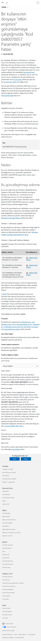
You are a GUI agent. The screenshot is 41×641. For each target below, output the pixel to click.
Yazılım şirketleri (6, 596)
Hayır (26, 459)
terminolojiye (15, 449)
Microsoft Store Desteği (8, 497)
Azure (3, 551)
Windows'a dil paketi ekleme (11, 218)
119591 (4, 294)
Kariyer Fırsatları (6, 608)
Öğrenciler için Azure (7, 535)
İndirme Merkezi (6, 494)
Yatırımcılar (5, 618)
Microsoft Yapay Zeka (7, 545)
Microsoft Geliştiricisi (7, 576)
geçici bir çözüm (11, 82)
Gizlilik (15, 634)
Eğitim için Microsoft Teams (9, 519)
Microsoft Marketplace (7, 589)
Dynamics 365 (5, 554)
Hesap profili (5, 491)
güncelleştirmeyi (29, 72)
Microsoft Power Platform (8, 592)
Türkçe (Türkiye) (9, 623)
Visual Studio (5, 599)
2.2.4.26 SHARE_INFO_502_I (14, 426)
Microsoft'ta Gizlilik (7, 614)
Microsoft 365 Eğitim (7, 523)
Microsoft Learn (6, 580)
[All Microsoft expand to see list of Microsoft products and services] (2, 2)
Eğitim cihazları (6, 516)
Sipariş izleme (5, 504)
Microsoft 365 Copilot (7, 564)
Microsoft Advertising (7, 561)
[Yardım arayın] (7, 2)
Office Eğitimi (5, 526)
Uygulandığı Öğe (8, 54)
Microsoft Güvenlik (6, 548)
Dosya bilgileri (8, 366)
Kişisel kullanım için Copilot (9, 472)
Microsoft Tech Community (8, 586)
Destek (4, 7)
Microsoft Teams (6, 567)
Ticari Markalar (31, 634)
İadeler (4, 501)
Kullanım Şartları (22, 634)
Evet (14, 459)
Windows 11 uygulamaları (8, 482)
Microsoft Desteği (7, 95)
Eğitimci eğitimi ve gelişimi (8, 529)
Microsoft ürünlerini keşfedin (9, 479)
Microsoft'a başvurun (7, 634)
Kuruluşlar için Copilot (7, 469)
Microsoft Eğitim (6, 513)
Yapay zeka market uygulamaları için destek (12, 583)
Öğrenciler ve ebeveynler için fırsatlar (11, 532)
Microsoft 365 (5, 475)
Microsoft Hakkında (7, 611)
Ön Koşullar (18, 79)
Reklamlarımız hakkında (8, 637)
